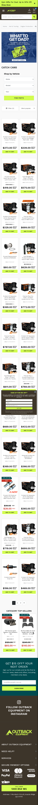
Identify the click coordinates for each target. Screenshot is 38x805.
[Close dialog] (35, 392)
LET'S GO (19, 408)
